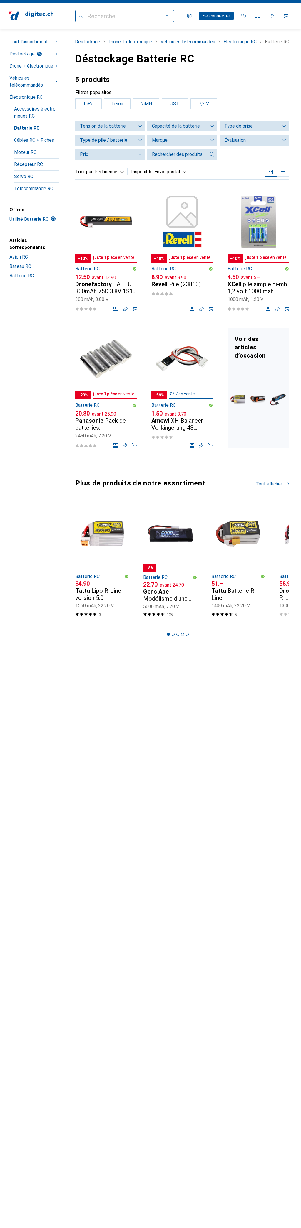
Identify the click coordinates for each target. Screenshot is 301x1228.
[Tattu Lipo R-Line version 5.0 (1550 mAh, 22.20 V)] (102, 561)
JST (174, 103)
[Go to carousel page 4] (182, 634)
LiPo (88, 103)
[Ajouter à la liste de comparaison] (116, 309)
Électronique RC (26, 97)
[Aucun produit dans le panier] (285, 16)
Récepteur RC (28, 164)
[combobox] (107, 172)
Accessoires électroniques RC (35, 112)
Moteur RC (25, 152)
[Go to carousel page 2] (173, 634)
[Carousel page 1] (168, 634)
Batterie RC (27, 128)
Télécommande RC (33, 188)
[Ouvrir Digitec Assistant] (243, 16)
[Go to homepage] (31, 15)
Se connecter (216, 16)
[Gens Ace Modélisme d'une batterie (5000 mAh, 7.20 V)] (170, 561)
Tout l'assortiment (28, 42)
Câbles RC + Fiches (34, 140)
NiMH (146, 103)
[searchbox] (176, 154)
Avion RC (18, 257)
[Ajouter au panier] (134, 309)
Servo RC (23, 176)
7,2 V (204, 103)
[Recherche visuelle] (167, 16)
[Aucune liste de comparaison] (257, 16)
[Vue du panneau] (271, 172)
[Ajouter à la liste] (125, 309)
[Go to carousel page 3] (177, 634)
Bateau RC (20, 266)
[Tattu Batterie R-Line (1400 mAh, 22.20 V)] (238, 561)
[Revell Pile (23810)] (182, 251)
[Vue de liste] (283, 172)
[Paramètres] (189, 16)
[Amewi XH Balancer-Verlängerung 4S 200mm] (182, 388)
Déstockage (22, 54)
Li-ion (117, 103)
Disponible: (142, 172)
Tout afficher (269, 484)
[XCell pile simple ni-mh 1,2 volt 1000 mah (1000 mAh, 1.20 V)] (258, 251)
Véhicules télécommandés (26, 81)
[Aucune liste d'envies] (271, 16)
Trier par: (84, 172)
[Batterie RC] (258, 388)
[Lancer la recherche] (81, 16)
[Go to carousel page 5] (187, 634)
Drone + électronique (31, 66)
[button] (134, 268)
